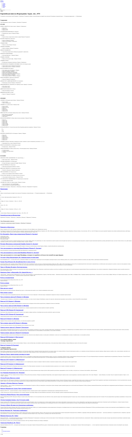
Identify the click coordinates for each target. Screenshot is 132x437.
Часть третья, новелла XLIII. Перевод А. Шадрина (14, 305)
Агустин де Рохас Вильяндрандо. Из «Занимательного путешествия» (19, 257)
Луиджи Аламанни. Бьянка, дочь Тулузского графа (14, 400)
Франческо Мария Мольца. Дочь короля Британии (14, 394)
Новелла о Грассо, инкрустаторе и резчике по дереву (15, 354)
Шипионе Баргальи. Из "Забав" (9, 415)
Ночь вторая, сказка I (6, 292)
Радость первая (4, 283)
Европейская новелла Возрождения (10, 215)
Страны (3, 3)
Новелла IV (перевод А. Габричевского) (11, 368)
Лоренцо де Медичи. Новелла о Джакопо (11, 383)
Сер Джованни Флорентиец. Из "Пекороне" (12, 372)
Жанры (3, 5)
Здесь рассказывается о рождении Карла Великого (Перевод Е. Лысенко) (20, 248)
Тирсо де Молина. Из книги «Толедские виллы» (13, 267)
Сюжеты (4, 6)
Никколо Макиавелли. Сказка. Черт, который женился (16, 388)
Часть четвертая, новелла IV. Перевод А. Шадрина (14, 297)
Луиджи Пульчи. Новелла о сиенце (10, 378)
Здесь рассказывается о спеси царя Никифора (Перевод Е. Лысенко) (19, 252)
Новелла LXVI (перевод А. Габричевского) (12, 364)
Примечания (4, 189)
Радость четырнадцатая (7, 277)
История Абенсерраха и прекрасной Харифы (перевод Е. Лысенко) (19, 244)
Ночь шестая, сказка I (6, 288)
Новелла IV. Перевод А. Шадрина (9, 318)
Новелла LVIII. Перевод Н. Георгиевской (11, 310)
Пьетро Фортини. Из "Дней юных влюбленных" (14, 410)
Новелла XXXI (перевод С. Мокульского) (11, 337)
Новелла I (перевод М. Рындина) (9, 345)
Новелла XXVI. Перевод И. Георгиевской (11, 314)
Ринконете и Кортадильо (7, 227)
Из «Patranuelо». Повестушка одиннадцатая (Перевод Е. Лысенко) (19, 234)
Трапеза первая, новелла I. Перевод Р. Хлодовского (14, 332)
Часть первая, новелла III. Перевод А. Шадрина (13, 323)
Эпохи (3, 7)
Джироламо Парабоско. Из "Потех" (10, 422)
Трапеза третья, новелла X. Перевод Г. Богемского (14, 327)
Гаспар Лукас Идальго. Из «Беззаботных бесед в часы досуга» (17, 261)
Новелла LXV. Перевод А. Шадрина (10, 301)
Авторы (3, 4)
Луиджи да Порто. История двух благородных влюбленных (16, 405)
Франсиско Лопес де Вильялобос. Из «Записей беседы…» (16, 272)
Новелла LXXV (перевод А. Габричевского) (12, 359)
